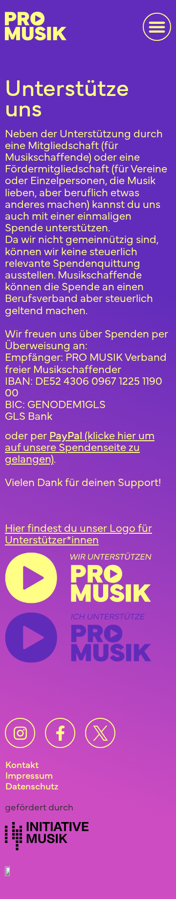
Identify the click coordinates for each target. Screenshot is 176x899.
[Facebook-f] (60, 733)
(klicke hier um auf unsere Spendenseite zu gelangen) (79, 446)
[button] (157, 27)
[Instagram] (20, 733)
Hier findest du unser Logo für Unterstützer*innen (78, 533)
